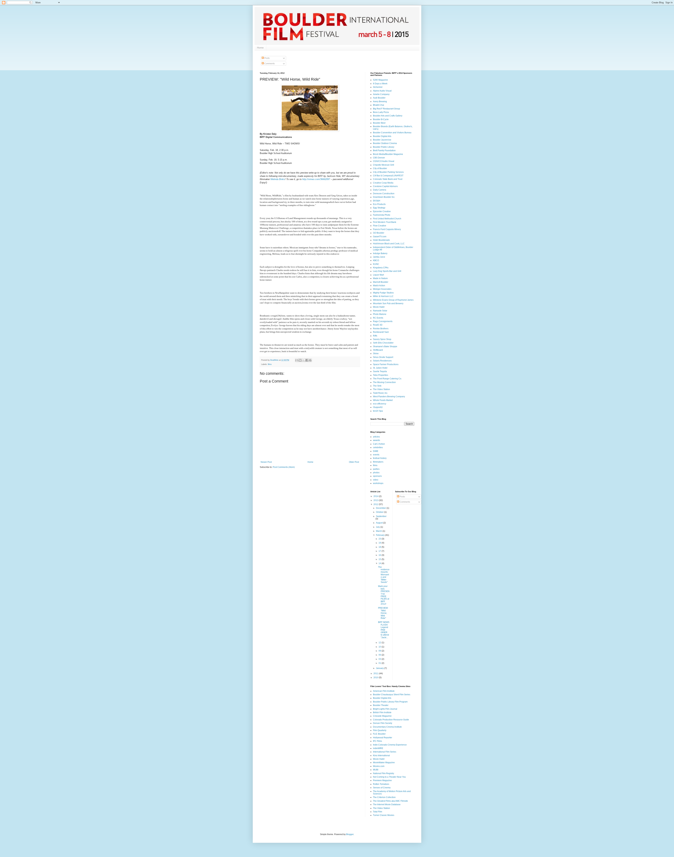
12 (380, 642)
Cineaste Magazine (382, 716)
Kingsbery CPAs (380, 267)
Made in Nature (380, 278)
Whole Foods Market (383, 400)
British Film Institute (382, 712)
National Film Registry (383, 773)
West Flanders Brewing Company (389, 396)
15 (380, 559)
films (270, 364)
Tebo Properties (380, 375)
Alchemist (377, 87)
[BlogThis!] (300, 360)
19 (380, 543)
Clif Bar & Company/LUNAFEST (388, 175)
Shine (376, 353)
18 (380, 547)
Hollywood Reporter (382, 737)
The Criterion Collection (384, 797)
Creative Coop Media (383, 183)
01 (380, 663)
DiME (375, 451)
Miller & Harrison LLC (383, 296)
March (379, 531)
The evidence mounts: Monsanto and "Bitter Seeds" (383, 574)
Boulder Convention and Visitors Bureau (392, 132)
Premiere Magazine (382, 780)
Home (260, 47)
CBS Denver (379, 157)
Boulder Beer (379, 123)
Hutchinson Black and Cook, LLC (389, 243)
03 (380, 659)
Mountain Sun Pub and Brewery (388, 303)
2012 (376, 504)
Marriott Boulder (380, 282)
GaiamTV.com (379, 236)
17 (380, 551)
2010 (376, 677)
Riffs (375, 336)
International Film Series (384, 752)
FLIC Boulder (379, 734)
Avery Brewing (380, 101)
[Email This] (297, 360)
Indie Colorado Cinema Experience (390, 745)
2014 (376, 496)
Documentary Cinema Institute (387, 727)
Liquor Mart (378, 275)
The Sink (377, 386)
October (380, 512)
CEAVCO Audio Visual (383, 161)
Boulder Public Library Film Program (390, 702)
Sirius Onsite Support (383, 357)
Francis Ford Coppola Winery (387, 229)
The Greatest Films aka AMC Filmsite (390, 801)
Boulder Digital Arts (382, 136)
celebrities (378, 447)
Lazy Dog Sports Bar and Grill (387, 271)
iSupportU (378, 407)
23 (380, 539)
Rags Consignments (382, 321)
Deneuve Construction (383, 193)
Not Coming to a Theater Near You (389, 777)
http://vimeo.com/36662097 (316, 179)
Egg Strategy (379, 208)
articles (376, 437)
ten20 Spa (378, 411)
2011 (376, 673)
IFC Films (377, 741)
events (376, 454)
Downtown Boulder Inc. (384, 197)
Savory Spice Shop (382, 339)
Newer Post (266, 462)
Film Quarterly (379, 730)
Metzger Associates (382, 289)
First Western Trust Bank (384, 222)
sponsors (377, 476)
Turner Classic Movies (383, 815)
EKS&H (376, 200)
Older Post (354, 462)
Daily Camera (379, 190)
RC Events (378, 318)
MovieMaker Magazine (384, 762)
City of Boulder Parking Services (388, 172)
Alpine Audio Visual (382, 91)
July (378, 527)
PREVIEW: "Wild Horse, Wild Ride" (383, 613)
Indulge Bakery (380, 253)
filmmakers (378, 462)
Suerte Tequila (380, 371)
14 (380, 563)
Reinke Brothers (380, 328)
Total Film (377, 811)
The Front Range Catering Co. (387, 378)
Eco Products (379, 204)
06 (380, 655)
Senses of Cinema (382, 787)
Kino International (381, 755)
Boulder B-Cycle (381, 119)
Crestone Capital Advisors (385, 186)
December (381, 508)
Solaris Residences (382, 360)
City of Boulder (380, 168)
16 (380, 555)
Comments (269, 63)
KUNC (376, 264)
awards (376, 440)
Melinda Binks (277, 179)
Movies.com (378, 766)
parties (376, 469)
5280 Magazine (380, 80)
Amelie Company (381, 94)
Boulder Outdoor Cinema (385, 143)
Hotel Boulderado (381, 240)
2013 (376, 500)
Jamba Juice (379, 257)
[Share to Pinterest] (310, 360)
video (375, 480)
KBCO (376, 260)
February (380, 535)
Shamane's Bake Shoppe (385, 346)
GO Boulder (378, 233)
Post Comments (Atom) (284, 467)
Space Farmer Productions (385, 364)
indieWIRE (378, 748)
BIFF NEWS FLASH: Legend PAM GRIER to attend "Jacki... (383, 630)
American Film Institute (384, 691)
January (380, 668)
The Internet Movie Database (387, 804)
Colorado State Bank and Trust (387, 179)
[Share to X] (303, 360)
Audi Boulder (379, 98)
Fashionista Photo (381, 215)
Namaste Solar (380, 310)
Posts (267, 58)
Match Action (379, 285)
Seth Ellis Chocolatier (383, 343)
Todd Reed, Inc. (380, 393)
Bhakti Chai (378, 105)
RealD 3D (377, 325)
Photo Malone (379, 314)
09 (380, 651)
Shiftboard (378, 350)
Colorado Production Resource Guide (391, 719)
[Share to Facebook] (307, 360)
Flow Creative (379, 225)
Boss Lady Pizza (381, 112)
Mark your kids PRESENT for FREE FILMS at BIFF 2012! (383, 595)
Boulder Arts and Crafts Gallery (387, 116)
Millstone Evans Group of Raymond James (393, 300)
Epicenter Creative (382, 211)
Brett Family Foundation (384, 150)
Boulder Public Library (383, 147)
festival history (379, 458)
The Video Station (381, 389)
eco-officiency (379, 404)
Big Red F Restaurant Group (386, 108)
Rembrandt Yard (381, 332)
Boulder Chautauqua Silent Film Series (391, 694)
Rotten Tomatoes (381, 784)
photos (376, 472)
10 (380, 647)
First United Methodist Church (387, 218)
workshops (378, 483)
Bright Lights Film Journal (385, 709)
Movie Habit (378, 307)
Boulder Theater (380, 705)
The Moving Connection (384, 382)
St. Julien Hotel (380, 368)
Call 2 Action (379, 444)
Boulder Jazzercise (382, 140)
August (379, 523)
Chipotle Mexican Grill (383, 165)
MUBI (375, 769)
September (381, 516)
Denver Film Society (382, 723)
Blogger (349, 834)
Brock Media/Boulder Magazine (388, 154)
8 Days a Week (380, 83)
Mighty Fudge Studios (383, 293)
